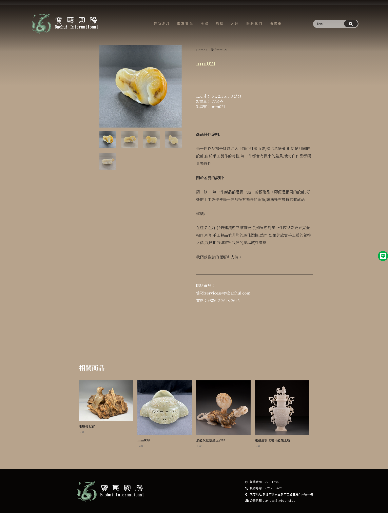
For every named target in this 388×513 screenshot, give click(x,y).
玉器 (205, 23)
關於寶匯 (185, 23)
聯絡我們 (254, 23)
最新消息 (162, 23)
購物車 (276, 23)
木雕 (235, 23)
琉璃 (220, 23)
